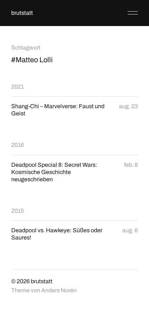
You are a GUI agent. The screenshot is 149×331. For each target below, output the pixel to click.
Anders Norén (59, 290)
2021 (17, 87)
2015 (17, 211)
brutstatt (22, 13)
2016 (17, 145)
